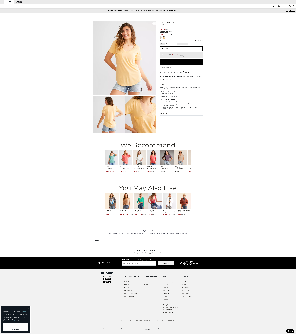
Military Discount (128, 299)
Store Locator (166, 302)
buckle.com (23, 311)
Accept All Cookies (15, 325)
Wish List (126, 284)
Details (162, 84)
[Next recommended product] (150, 177)
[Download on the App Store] (107, 279)
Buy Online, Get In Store (130, 293)
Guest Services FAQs (168, 282)
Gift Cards (127, 287)
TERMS (120, 320)
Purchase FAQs (166, 293)
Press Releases (185, 293)
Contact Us (165, 285)
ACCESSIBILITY (159, 320)
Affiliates (184, 299)
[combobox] (266, 6)
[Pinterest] (184, 263)
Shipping (165, 296)
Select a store (175, 54)
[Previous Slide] (287, 10)
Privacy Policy (14, 320)
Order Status (166, 287)
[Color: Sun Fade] (164, 38)
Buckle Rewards (128, 282)
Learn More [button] (168, 79)
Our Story (184, 279)
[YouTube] (196, 263)
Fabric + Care (164, 113)
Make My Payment (148, 279)
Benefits (146, 284)
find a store (106, 263)
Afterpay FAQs (166, 305)
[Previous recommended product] (146, 177)
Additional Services (129, 296)
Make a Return (128, 290)
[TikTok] (187, 263)
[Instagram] (190, 263)
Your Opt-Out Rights (168, 312)
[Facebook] (181, 263)
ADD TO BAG (181, 62)
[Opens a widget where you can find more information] (290, 331)
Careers (184, 284)
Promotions (166, 299)
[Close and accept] (28, 308)
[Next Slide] (293, 10)
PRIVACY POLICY (129, 320)
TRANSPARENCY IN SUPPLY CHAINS (144, 320)
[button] (6, 6)
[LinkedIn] (193, 263)
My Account (127, 279)
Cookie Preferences (171, 320)
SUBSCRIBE (166, 263)
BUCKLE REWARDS (38, 6)
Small (168, 43)
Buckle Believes (186, 287)
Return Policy (166, 290)
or (159, 10)
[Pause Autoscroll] (290, 10)
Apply (145, 282)
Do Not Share (16, 329)
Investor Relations (186, 296)
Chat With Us (166, 279)
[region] (15, 319)
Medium (174, 43)
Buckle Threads (186, 282)
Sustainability (185, 290)
